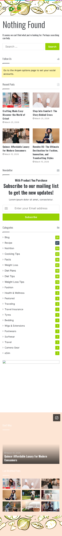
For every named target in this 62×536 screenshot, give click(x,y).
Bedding (9, 320)
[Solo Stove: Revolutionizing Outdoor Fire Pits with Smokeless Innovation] (12, 506)
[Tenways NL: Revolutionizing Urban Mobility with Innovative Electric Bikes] (31, 495)
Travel (8, 342)
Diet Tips (10, 276)
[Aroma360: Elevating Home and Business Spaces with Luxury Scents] (50, 495)
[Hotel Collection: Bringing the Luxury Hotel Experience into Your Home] (31, 506)
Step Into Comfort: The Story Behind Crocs (45, 112)
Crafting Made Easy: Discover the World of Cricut (14, 114)
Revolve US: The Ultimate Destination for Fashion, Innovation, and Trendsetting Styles (46, 152)
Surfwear (10, 336)
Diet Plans (10, 270)
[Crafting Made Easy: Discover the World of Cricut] (16, 99)
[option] (31, 448)
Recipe (8, 242)
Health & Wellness (14, 293)
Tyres (8, 314)
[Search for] (57, 9)
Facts (8, 259)
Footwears (10, 331)
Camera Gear (12, 347)
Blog (7, 237)
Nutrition (9, 248)
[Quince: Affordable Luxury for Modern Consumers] (16, 135)
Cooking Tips (12, 253)
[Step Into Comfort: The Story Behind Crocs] (46, 99)
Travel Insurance (14, 309)
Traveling (10, 303)
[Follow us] (57, 417)
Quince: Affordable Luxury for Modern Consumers (16, 148)
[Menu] (4, 9)
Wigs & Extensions (15, 325)
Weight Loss (11, 265)
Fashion (9, 287)
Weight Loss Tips (14, 281)
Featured (9, 298)
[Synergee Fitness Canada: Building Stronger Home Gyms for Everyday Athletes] (50, 506)
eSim (7, 353)
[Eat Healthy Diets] (15, 8)
